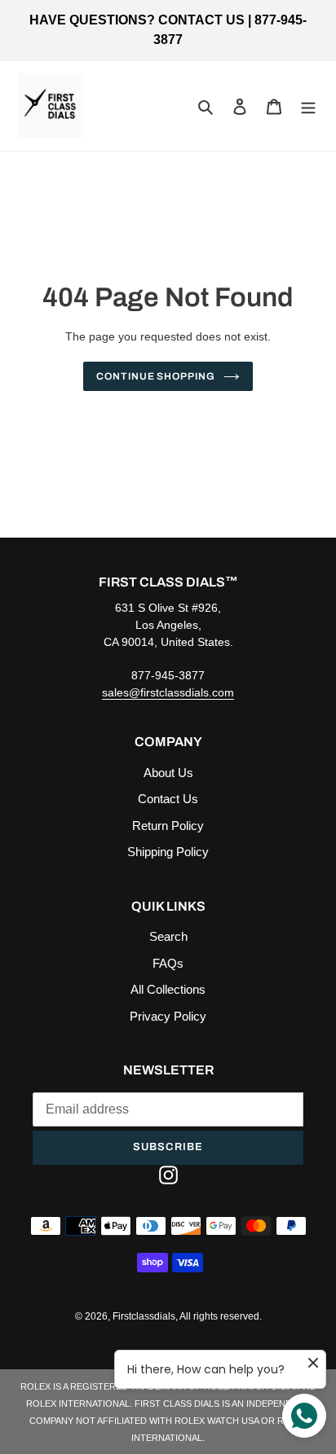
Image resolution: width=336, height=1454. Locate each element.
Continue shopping (156, 376)
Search (168, 936)
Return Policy (168, 825)
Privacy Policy (168, 1016)
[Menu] (308, 106)
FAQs (168, 963)
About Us (168, 773)
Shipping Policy (168, 852)
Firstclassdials (144, 1316)
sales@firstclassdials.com (168, 692)
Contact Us (168, 799)
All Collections (168, 989)
